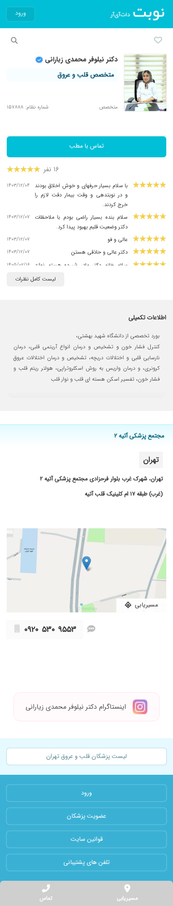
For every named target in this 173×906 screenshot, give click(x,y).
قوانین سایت (87, 839)
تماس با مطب (86, 146)
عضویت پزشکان (86, 816)
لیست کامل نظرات (35, 279)
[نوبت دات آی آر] (138, 14)
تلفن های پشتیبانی (86, 862)
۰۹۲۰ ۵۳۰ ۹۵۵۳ (50, 629)
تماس (45, 898)
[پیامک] (91, 629)
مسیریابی (127, 898)
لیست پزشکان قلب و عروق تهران (86, 756)
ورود (20, 13)
